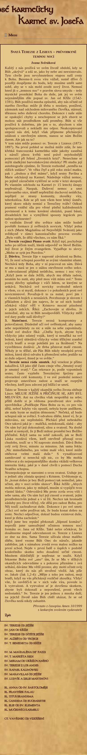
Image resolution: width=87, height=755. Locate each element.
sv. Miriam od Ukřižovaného (26, 661)
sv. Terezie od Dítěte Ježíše (24, 634)
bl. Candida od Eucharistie (25, 701)
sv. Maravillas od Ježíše (22, 674)
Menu (12, 35)
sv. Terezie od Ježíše (19, 625)
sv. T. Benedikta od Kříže (22, 643)
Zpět (8, 615)
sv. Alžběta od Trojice (21, 639)
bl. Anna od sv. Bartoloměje (26, 687)
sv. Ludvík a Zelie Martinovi (26, 678)
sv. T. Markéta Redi (18, 656)
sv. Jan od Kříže (16, 630)
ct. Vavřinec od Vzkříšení (24, 718)
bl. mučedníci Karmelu (21, 710)
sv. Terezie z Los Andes (21, 665)
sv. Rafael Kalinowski (21, 670)
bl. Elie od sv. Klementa (22, 705)
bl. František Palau (19, 692)
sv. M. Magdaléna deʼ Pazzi (25, 652)
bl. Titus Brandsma (18, 696)
